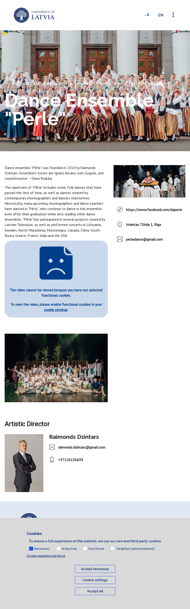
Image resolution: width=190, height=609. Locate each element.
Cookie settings (95, 580)
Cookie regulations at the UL (46, 556)
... (175, 84)
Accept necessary (95, 569)
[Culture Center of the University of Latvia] (34, 15)
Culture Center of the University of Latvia (72, 84)
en (160, 15)
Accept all (95, 591)
